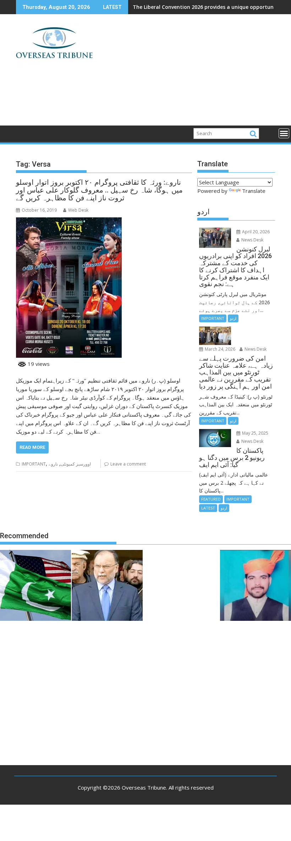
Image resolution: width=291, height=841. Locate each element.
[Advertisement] (187, 72)
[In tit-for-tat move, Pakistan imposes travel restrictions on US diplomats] (35, 586)
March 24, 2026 (219, 349)
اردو (233, 318)
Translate (253, 190)
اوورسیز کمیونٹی (76, 464)
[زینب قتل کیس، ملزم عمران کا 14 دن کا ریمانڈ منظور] (255, 586)
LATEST (208, 508)
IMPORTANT (34, 464)
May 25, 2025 (254, 433)
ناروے (53, 464)
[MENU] (284, 133)
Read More (32, 447)
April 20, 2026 (255, 232)
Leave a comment (128, 464)
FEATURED (211, 499)
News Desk (251, 240)
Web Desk (78, 210)
